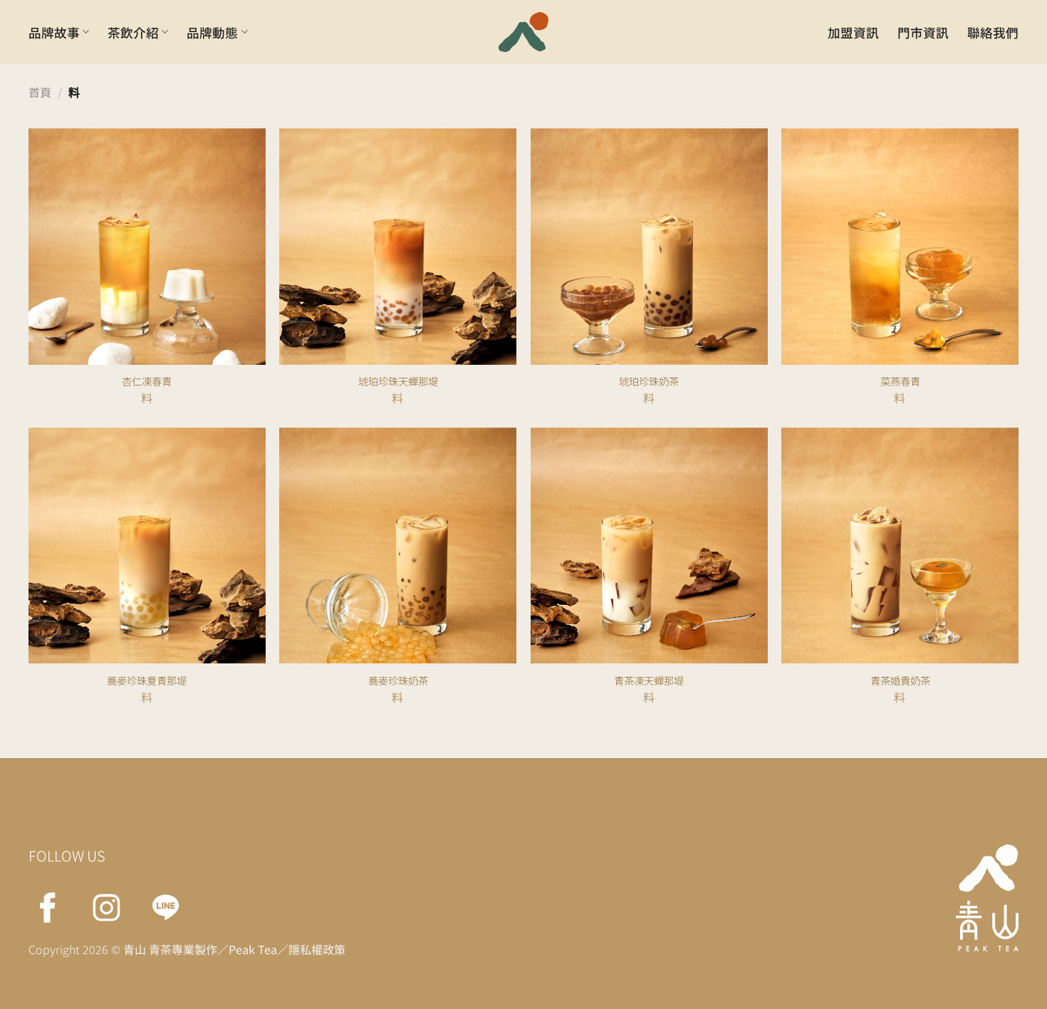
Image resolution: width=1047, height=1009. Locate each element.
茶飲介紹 (133, 32)
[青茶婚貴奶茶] (900, 576)
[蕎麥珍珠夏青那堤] (147, 576)
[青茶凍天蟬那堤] (649, 576)
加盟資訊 (853, 32)
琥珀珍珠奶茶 (649, 381)
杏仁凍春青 (147, 381)
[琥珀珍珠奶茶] (649, 276)
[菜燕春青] (900, 276)
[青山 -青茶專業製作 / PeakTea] (523, 32)
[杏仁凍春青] (147, 276)
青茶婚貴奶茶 (900, 681)
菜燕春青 (900, 381)
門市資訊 (923, 32)
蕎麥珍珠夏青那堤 (147, 681)
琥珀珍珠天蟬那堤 (398, 381)
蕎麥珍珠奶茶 (398, 681)
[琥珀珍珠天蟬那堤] (397, 276)
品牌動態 (212, 32)
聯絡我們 (993, 32)
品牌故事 (54, 32)
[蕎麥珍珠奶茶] (397, 576)
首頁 (39, 91)
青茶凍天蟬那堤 (649, 681)
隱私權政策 (316, 949)
